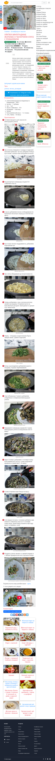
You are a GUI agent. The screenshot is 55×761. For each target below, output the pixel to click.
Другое (38, 40)
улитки (6, 89)
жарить (26, 46)
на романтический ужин (22, 49)
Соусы (38, 10)
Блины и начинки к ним (43, 42)
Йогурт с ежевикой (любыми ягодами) (11, 659)
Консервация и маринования (43, 50)
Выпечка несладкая (42, 44)
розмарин (18, 89)
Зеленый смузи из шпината (27, 676)
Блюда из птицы (41, 20)
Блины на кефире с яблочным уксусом (43, 68)
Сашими (11, 675)
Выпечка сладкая (41, 26)
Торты (38, 28)
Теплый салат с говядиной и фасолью (42, 87)
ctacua (7, 742)
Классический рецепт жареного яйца (43, 106)
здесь (29, 584)
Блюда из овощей (42, 38)
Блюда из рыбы (41, 16)
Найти (44, 2)
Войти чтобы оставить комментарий (12, 611)
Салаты (38, 6)
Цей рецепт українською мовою (14, 83)
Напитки (39, 32)
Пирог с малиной (11, 643)
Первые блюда (41, 12)
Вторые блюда (41, 14)
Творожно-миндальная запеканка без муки (42, 126)
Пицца (38, 46)
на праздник (9, 49)
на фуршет (9, 51)
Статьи (35, 753)
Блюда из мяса (41, 18)
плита (8, 47)
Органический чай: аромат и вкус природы (27, 713)
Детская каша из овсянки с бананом (11, 712)
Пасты (38, 34)
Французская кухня (17, 47)
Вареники (39, 48)
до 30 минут (21, 42)
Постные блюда (41, 36)
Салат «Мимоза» (42, 144)
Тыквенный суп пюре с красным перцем (27, 660)
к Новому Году (29, 47)
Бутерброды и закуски (43, 8)
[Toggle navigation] (49, 2)
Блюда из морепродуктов (43, 22)
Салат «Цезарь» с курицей (27, 644)
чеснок (12, 89)
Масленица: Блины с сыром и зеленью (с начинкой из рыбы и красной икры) (11, 694)
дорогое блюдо (10, 46)
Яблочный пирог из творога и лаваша (27, 628)
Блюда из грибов (41, 24)
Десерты (39, 30)
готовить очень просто (12, 44)
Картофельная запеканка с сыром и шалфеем (27, 692)
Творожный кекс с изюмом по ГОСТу (11, 628)
